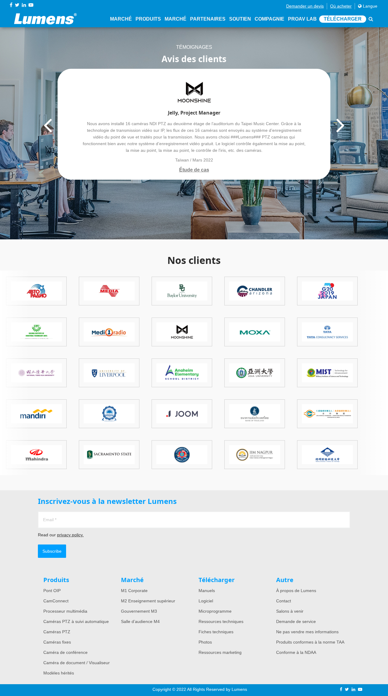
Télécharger (343, 19)
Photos (205, 642)
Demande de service (296, 621)
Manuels (207, 590)
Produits (148, 19)
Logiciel (206, 600)
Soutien (240, 19)
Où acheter (341, 6)
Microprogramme (215, 611)
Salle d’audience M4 (140, 621)
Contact (283, 600)
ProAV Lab (302, 19)
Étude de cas (194, 169)
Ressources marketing (220, 652)
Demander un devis (305, 6)
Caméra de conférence (65, 652)
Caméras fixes (57, 642)
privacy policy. (70, 534)
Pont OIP (52, 590)
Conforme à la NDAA (296, 652)
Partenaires (208, 19)
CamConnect (56, 600)
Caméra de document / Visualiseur (76, 662)
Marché (121, 19)
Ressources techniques (221, 621)
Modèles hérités (58, 673)
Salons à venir (289, 611)
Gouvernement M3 (139, 611)
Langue (369, 6)
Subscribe (52, 551)
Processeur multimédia (65, 611)
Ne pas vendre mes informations (307, 631)
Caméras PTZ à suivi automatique (76, 621)
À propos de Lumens (296, 590)
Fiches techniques (216, 631)
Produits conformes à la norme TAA (310, 642)
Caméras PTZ (56, 631)
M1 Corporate (134, 590)
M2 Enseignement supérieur (148, 600)
